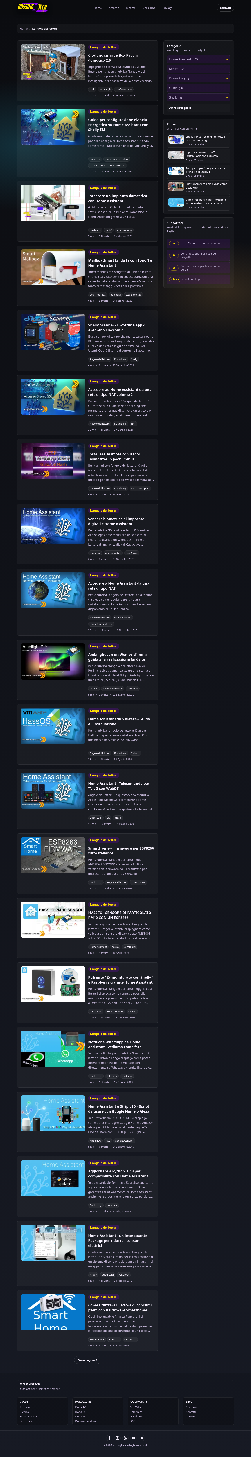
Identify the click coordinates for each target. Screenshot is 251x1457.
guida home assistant (117, 159)
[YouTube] (133, 1438)
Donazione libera (86, 1421)
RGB (108, 1140)
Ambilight (132, 688)
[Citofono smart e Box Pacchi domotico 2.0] (53, 62)
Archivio (114, 8)
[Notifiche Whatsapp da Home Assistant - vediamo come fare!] (53, 1049)
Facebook (136, 1416)
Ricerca (131, 8)
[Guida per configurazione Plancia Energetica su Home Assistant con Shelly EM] (53, 127)
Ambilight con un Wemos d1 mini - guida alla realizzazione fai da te (118, 657)
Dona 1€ (80, 1407)
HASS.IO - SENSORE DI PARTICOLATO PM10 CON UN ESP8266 (119, 915)
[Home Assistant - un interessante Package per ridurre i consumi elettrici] (53, 1243)
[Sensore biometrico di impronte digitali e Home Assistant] (53, 526)
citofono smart (124, 89)
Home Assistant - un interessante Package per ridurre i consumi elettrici (117, 1240)
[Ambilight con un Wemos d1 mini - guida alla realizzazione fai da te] (53, 661)
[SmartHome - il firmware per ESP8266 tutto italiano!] (53, 855)
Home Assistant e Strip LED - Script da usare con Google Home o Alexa (118, 1109)
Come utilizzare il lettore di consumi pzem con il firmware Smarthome (120, 1308)
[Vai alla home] (33, 7)
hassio (117, 817)
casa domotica (133, 294)
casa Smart (132, 553)
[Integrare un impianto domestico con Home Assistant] (53, 203)
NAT (133, 423)
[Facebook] (109, 1438)
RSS (132, 1421)
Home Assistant (122, 617)
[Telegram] (142, 1438)
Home (98, 8)
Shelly (134, 359)
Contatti (225, 8)
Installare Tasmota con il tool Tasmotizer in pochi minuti (114, 457)
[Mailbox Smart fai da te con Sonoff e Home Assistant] (53, 267)
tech (92, 89)
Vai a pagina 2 (87, 1360)
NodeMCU (95, 1140)
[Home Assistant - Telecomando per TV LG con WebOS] (53, 791)
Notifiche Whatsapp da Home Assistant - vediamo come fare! (115, 1044)
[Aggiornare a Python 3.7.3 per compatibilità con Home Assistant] (53, 1178)
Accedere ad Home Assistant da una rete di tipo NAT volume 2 (120, 392)
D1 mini (94, 688)
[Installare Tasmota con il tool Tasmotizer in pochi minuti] (53, 461)
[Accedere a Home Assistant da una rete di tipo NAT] (53, 590)
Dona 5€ (80, 1416)
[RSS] (125, 1438)
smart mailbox (98, 294)
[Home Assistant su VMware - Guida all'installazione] (53, 726)
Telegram (112, 1076)
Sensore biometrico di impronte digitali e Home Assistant (116, 521)
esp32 (108, 230)
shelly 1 (132, 1011)
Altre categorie (180, 108)
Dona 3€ (80, 1412)
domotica (95, 159)
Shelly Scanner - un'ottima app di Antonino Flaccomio (117, 327)
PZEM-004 (124, 1274)
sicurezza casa (124, 230)
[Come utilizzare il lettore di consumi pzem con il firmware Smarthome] (53, 1312)
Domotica (95, 553)
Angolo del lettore (100, 359)
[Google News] (117, 1438)
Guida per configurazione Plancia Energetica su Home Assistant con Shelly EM (118, 124)
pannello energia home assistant (108, 165)
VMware (135, 753)
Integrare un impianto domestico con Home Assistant (117, 198)
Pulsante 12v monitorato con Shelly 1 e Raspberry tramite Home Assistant (121, 980)
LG (108, 817)
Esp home (95, 230)
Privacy (167, 8)
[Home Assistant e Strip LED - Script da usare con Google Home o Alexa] (53, 1113)
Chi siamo (149, 8)
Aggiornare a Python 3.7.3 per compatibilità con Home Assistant (118, 1174)
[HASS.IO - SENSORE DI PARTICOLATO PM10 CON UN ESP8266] (53, 920)
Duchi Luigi (120, 359)
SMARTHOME (138, 882)
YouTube (135, 1407)
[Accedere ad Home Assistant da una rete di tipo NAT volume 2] (53, 397)
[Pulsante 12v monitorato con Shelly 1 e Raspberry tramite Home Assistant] (53, 984)
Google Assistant (124, 1140)
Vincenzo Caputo (140, 488)
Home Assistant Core (101, 624)
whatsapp (127, 1076)
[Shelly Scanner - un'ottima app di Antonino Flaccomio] (53, 332)
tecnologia (105, 89)
